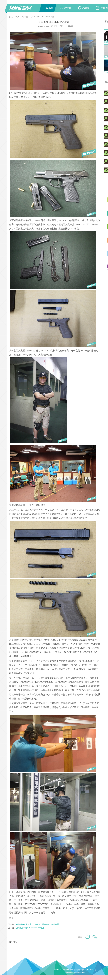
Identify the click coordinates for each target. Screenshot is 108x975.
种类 (17, 17)
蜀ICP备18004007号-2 (89, 970)
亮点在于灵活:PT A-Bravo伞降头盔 (30, 928)
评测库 (49, 8)
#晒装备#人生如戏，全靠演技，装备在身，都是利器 (37, 924)
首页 (11, 17)
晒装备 (67, 8)
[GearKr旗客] (22, 9)
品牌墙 (85, 8)
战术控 (25, 17)
